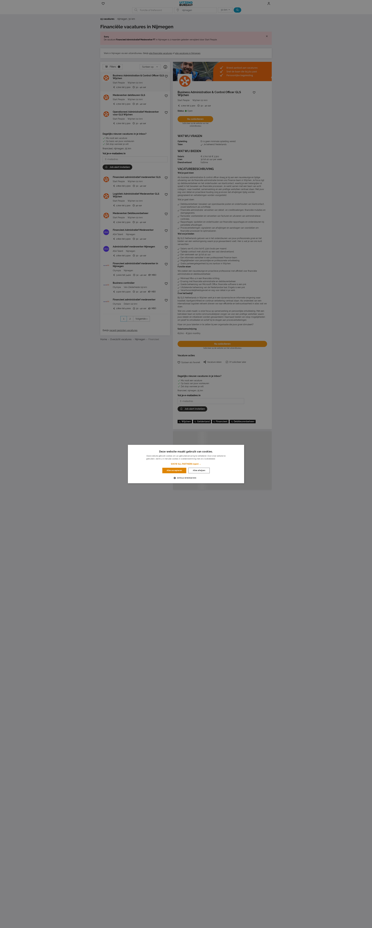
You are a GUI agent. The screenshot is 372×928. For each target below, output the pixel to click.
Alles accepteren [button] (174, 470)
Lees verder (221, 459)
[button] (186, 464)
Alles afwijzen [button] (199, 470)
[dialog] (186, 464)
